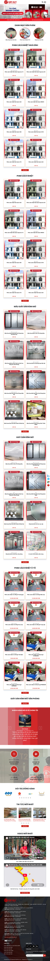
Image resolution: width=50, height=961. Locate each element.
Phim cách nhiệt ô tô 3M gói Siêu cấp (36, 594)
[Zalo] (37, 946)
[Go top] (48, 485)
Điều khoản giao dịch (8, 953)
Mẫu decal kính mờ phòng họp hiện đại (36, 363)
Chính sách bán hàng (8, 947)
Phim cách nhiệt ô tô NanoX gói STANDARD (36, 655)
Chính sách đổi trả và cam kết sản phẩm (12, 945)
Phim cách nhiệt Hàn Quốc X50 (14, 132)
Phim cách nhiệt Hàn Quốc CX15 (36, 132)
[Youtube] (33, 946)
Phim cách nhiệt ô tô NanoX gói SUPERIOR (14, 685)
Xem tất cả (25, 170)
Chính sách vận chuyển (8, 950)
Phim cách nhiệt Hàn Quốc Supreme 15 (14, 71)
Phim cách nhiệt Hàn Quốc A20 (14, 102)
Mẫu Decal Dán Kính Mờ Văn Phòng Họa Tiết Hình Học (14, 334)
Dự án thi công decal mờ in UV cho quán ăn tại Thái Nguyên (39, 820)
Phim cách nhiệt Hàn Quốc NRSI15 (36, 102)
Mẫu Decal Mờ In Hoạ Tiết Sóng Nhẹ (36, 333)
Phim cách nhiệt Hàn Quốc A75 (14, 162)
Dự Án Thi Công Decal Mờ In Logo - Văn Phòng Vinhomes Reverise (25, 820)
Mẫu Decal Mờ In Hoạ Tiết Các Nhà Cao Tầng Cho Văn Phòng (14, 364)
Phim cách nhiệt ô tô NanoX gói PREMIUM (36, 684)
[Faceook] (27, 946)
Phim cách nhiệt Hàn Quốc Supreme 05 (36, 71)
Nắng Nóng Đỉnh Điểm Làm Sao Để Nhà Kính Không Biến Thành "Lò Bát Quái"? (10, 820)
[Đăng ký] (44, 955)
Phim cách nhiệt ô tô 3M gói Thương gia (14, 594)
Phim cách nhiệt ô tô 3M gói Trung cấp (36, 624)
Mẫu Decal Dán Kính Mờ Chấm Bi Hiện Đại (14, 423)
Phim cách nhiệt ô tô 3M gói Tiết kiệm (14, 654)
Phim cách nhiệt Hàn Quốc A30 (36, 162)
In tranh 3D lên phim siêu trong (36, 554)
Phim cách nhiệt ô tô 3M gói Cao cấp (14, 624)
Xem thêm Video (25, 892)
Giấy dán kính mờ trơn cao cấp (36, 524)
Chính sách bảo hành (8, 952)
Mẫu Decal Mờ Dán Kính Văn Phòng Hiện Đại (14, 394)
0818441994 (18, 909)
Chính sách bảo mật (8, 948)
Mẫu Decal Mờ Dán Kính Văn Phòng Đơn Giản (36, 394)
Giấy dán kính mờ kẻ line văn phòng (14, 554)
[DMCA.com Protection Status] (8, 940)
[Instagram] (30, 946)
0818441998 (11, 909)
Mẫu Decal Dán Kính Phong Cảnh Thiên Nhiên (36, 424)
